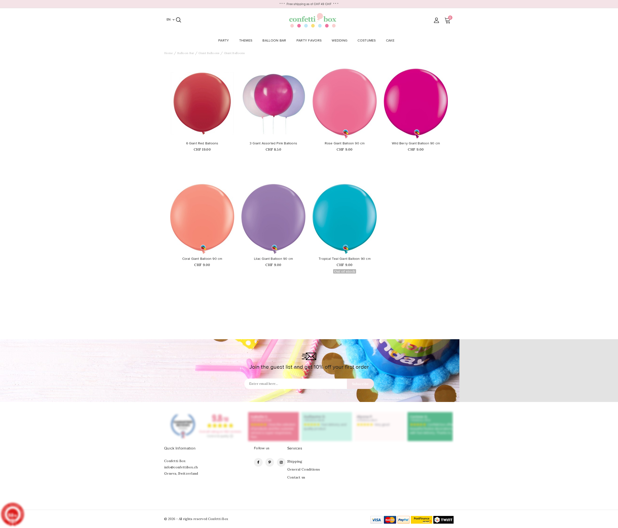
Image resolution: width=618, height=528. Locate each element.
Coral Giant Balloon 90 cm (202, 259)
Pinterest (269, 462)
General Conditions (303, 469)
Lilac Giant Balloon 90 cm (273, 259)
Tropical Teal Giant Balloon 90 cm (345, 259)
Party (223, 40)
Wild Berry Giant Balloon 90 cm (416, 143)
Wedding (339, 40)
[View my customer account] (436, 20)
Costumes (367, 40)
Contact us (296, 477)
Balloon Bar (274, 40)
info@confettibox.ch (181, 467)
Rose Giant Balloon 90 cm (345, 143)
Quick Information (180, 448)
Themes (246, 40)
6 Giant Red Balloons (202, 143)
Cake (390, 40)
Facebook (258, 462)
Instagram (281, 462)
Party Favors (309, 40)
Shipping (294, 461)
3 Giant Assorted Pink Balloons (273, 143)
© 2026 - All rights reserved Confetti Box (196, 519)
